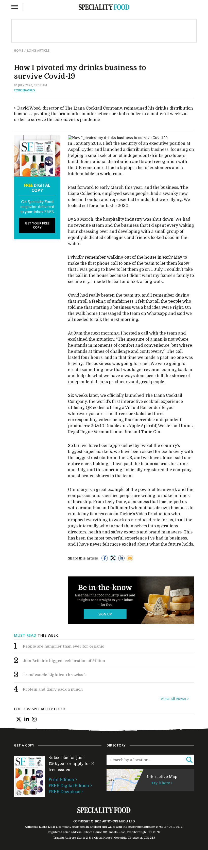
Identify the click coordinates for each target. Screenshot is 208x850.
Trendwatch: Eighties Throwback (55, 675)
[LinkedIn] (26, 719)
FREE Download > (65, 792)
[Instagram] (34, 719)
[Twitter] (18, 719)
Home (18, 50)
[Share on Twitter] (113, 558)
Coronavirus (24, 90)
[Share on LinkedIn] (121, 558)
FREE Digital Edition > (70, 785)
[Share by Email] (130, 558)
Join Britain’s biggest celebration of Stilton (64, 660)
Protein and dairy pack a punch (53, 689)
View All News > (175, 699)
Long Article (38, 50)
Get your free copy (37, 225)
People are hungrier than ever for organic (63, 646)
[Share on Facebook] (104, 558)
